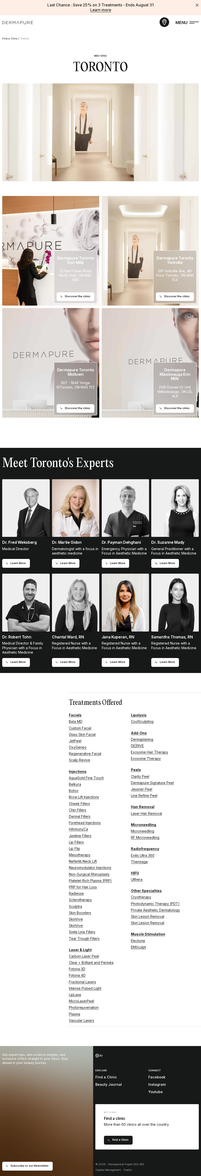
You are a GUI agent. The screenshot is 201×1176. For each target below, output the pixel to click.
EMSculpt (138, 947)
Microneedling (143, 825)
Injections (78, 771)
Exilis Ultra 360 (142, 855)
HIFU (135, 873)
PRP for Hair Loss (83, 887)
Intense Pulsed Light (85, 988)
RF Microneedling (145, 837)
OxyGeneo (78, 747)
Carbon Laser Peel (84, 956)
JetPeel (75, 741)
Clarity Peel (140, 776)
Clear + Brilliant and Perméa (91, 962)
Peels (136, 770)
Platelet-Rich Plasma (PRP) (90, 881)
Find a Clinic (10, 38)
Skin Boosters (80, 913)
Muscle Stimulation (148, 934)
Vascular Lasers (81, 1020)
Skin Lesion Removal (147, 916)
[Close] (197, 5)
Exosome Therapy (146, 758)
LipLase (75, 995)
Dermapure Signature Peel (152, 783)
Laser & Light (80, 950)
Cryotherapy (141, 897)
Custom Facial (80, 728)
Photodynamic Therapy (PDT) (155, 904)
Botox (73, 790)
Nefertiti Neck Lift (83, 861)
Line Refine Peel (144, 795)
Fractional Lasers (82, 982)
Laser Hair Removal (146, 813)
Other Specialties (146, 891)
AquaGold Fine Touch (86, 778)
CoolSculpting (142, 721)
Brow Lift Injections (84, 797)
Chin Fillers (77, 810)
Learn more (100, 10)
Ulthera (136, 879)
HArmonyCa (78, 829)
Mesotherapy (79, 855)
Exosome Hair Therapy (149, 752)
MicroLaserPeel (81, 1001)
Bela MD (75, 721)
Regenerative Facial (85, 753)
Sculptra (75, 906)
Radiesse (76, 893)
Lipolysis (139, 715)
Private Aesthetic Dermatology (155, 910)
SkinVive (76, 919)
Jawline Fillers (80, 836)
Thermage (139, 862)
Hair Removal (142, 807)
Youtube (155, 1092)
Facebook (156, 1077)
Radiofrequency (145, 849)
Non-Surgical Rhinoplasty (89, 874)
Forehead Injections (85, 823)
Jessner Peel (141, 789)
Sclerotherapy (80, 900)
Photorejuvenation (84, 1007)
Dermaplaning (142, 739)
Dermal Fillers (79, 816)
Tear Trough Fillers (84, 938)
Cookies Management (108, 1170)
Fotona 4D (77, 975)
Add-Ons (139, 733)
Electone (138, 941)
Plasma (74, 1014)
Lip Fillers (76, 842)
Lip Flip (74, 848)
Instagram (157, 1084)
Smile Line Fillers (82, 932)
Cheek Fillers (79, 803)
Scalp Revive (79, 760)
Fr (101, 1056)
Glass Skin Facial (82, 734)
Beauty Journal (108, 1084)
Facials (75, 715)
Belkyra (75, 784)
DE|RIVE (137, 746)
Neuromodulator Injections (90, 868)
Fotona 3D (77, 969)
